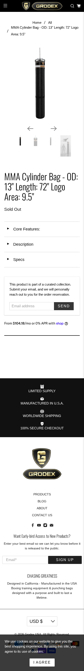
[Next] (53, 128)
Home (36, 22)
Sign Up (65, 560)
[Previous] (30, 128)
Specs (15, 259)
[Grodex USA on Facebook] (33, 526)
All (50, 22)
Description (19, 244)
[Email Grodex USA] (52, 526)
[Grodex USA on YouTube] (39, 526)
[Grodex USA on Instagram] (45, 526)
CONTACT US (42, 515)
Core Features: (23, 229)
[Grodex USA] (42, 6)
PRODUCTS (42, 494)
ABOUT (42, 508)
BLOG (42, 501)
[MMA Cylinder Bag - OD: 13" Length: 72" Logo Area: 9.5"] (42, 84)
